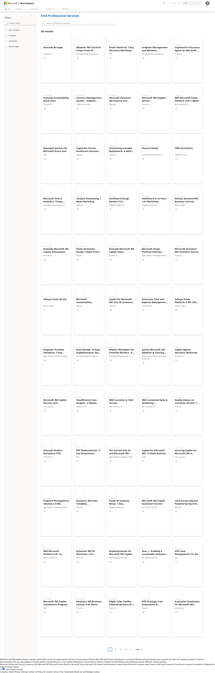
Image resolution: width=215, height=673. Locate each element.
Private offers (94, 659)
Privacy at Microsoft (158, 664)
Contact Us (32, 672)
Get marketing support (186, 659)
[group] (44, 58)
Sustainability (209, 664)
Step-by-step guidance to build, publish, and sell (33, 662)
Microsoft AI (5, 664)
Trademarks (69, 672)
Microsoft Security (18, 664)
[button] (42, 23)
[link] (56, 59)
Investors (170, 664)
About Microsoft (129, 664)
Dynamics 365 (31, 664)
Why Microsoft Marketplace (11, 659)
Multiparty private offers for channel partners (148, 662)
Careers (119, 664)
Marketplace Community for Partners (88, 662)
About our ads (80, 672)
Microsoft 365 (43, 664)
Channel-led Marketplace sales (116, 662)
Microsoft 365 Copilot (94, 664)
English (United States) (9, 667)
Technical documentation (78, 659)
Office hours (47, 659)
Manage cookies (93, 672)
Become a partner (160, 659)
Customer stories (35, 659)
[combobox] (78, 23)
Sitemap (24, 672)
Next (138, 649)
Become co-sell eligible (63, 662)
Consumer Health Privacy (10, 672)
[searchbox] (23, 23)
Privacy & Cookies (45, 672)
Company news (143, 664)
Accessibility (198, 664)
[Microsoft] (10, 3)
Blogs (25, 659)
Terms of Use (58, 672)
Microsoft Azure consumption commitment (118, 659)
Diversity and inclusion (183, 664)
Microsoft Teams (78, 664)
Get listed (172, 659)
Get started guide (60, 659)
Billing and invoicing (144, 659)
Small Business (110, 664)
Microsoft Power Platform (60, 664)
